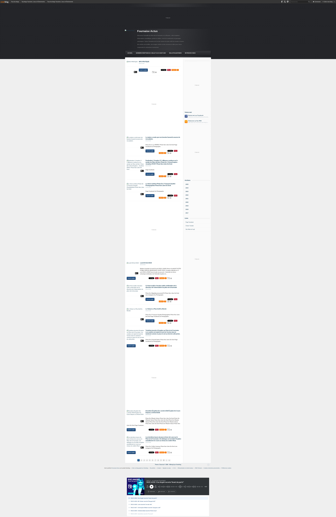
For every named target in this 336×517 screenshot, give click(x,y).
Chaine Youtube (190, 225)
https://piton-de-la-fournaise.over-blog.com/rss (198, 122)
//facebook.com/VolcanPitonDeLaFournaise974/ (198, 117)
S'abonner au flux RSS (195, 120)
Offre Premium (198, 468)
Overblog (178, 464)
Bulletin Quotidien (175, 53)
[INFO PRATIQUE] (132, 61)
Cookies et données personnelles (212, 468)
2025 (187, 184)
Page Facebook (190, 222)
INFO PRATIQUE (144, 61)
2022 (187, 195)
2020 (187, 202)
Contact (159, 468)
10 (163, 460)
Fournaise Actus (147, 31)
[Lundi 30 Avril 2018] (133, 263)
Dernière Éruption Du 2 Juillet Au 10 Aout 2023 (151, 53)
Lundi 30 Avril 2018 (146, 263)
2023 (187, 191)
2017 (187, 213)
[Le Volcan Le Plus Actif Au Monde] (135, 310)
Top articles (152, 468)
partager (162, 491)
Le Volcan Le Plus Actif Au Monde (156, 309)
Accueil (129, 53)
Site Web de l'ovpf (190, 229)
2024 (187, 188)
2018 (187, 209)
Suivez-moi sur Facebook (195, 115)
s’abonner (152, 491)
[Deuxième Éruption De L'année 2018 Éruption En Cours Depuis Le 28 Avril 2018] (135, 414)
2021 (187, 198)
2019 (187, 205)
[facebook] (282, 2)
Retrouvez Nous (190, 53)
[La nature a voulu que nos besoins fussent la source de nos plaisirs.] (135, 141)
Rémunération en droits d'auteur (185, 468)
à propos (172, 491)
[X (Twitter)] (285, 2)
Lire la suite (143, 70)
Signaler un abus (167, 468)
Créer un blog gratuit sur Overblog (140, 468)
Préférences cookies (226, 468)
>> (169, 460)
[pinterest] (288, 2)
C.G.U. (174, 468)
